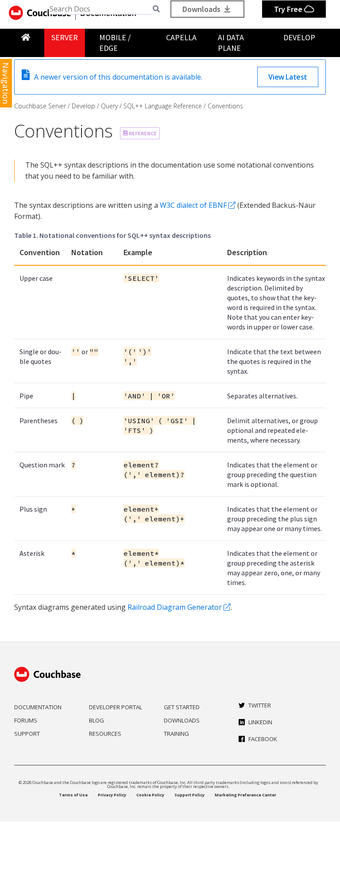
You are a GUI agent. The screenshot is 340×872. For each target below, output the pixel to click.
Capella (181, 37)
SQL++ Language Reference (163, 106)
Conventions (225, 106)
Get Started (182, 707)
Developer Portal (115, 707)
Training (176, 734)
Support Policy (189, 795)
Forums (25, 720)
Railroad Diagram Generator (175, 607)
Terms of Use (73, 795)
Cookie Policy (150, 795)
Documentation (38, 707)
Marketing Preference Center (245, 795)
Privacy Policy (112, 795)
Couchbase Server (40, 106)
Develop (299, 37)
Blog (96, 720)
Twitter (259, 705)
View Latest (287, 77)
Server (64, 37)
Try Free (289, 9)
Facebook (262, 739)
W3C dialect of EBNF (193, 205)
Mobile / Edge (115, 42)
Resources (105, 734)
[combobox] (101, 9)
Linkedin (260, 722)
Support (27, 734)
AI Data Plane (231, 42)
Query (109, 106)
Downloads (202, 9)
